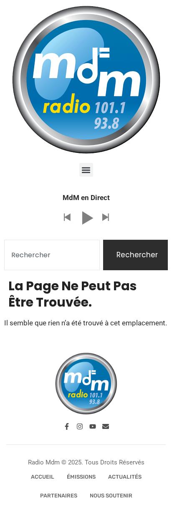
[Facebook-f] (66, 426)
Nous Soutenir (111, 495)
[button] (86, 170)
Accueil (42, 477)
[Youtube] (92, 426)
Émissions (81, 477)
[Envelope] (105, 426)
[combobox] (52, 255)
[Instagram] (79, 426)
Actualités (125, 477)
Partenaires (58, 495)
